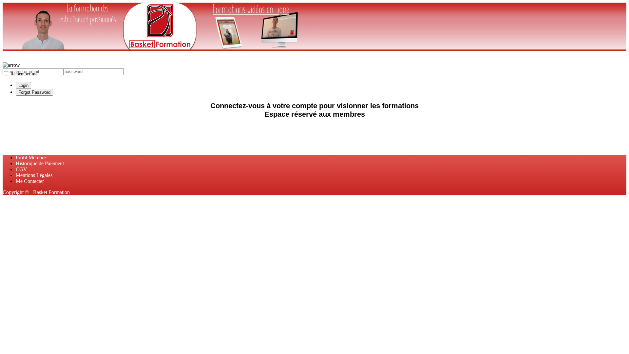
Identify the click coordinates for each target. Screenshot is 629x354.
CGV (21, 169)
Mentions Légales (34, 175)
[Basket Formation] (160, 47)
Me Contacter (30, 181)
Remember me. (24, 73)
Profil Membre (31, 157)
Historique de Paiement (40, 163)
